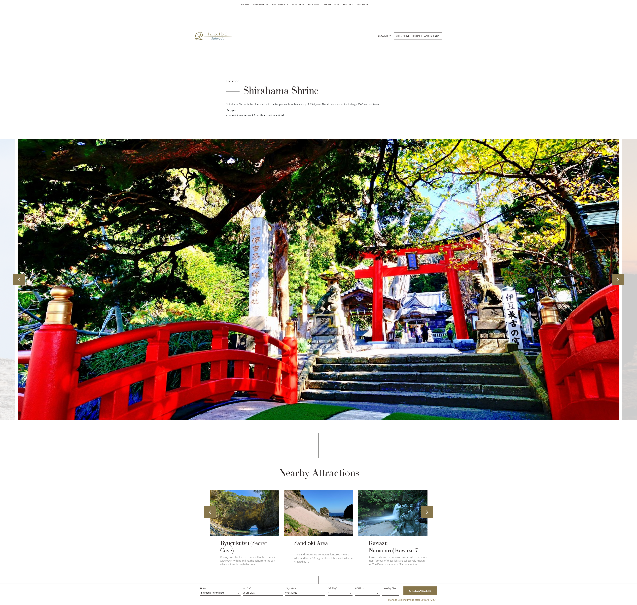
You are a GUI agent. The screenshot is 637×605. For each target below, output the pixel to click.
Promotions (331, 4)
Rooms (245, 4)
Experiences (260, 4)
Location (362, 4)
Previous (19, 279)
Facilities (313, 4)
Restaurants (280, 4)
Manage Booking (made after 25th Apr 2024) (412, 599)
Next (618, 279)
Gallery (348, 4)
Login (436, 35)
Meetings (298, 4)
